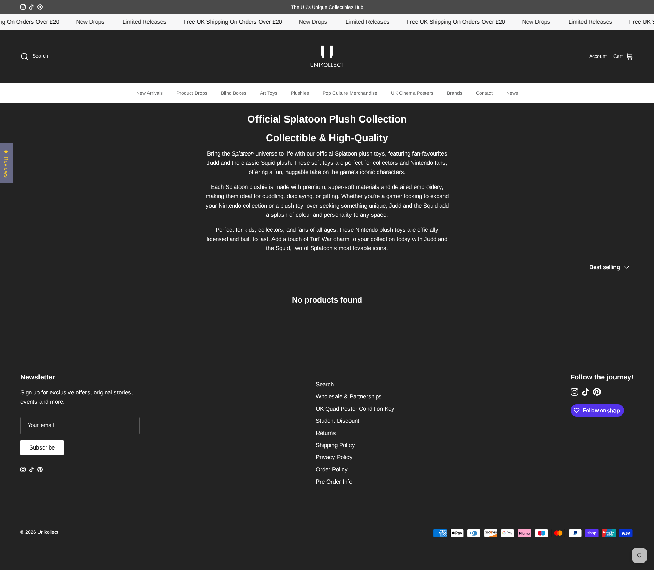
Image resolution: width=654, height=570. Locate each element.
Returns (326, 433)
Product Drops (191, 93)
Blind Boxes (233, 93)
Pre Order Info (334, 481)
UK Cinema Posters (412, 93)
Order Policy (332, 469)
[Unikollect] (327, 56)
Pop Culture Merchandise (350, 93)
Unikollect (47, 532)
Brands (454, 93)
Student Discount (337, 421)
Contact (484, 93)
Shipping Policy (335, 445)
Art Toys (268, 93)
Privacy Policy (334, 457)
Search (325, 384)
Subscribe (42, 447)
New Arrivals (149, 93)
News (512, 93)
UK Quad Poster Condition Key (355, 409)
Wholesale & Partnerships (349, 396)
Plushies (300, 93)
